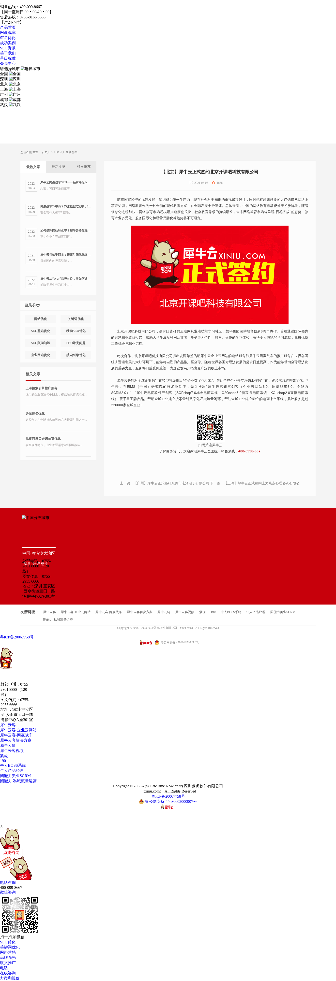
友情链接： (29, 612)
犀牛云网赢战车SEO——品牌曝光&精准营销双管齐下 (75, 182)
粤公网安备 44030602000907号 (170, 801)
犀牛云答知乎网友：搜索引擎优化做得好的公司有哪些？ (77, 254)
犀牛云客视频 (184, 612)
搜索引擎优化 (76, 355)
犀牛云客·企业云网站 (76, 612)
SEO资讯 (7, 48)
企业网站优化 (40, 355)
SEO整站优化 (40, 331)
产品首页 (8, 27)
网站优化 (40, 319)
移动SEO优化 (76, 331)
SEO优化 (7, 38)
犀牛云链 (163, 612)
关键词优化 (76, 319)
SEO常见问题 (76, 343)
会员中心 (8, 63)
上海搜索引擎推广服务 (42, 388)
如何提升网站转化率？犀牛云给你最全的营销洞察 (72, 230)
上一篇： (164, 483)
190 (213, 612)
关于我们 (8, 53)
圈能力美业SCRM (282, 612)
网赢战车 (8, 32)
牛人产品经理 (255, 612)
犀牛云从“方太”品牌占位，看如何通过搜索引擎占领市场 (77, 278)
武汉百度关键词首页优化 (43, 439)
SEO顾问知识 (40, 343)
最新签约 (71, 152)
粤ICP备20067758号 (17, 637)
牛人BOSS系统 (231, 612)
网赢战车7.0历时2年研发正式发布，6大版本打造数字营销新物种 (82, 206)
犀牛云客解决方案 (140, 612)
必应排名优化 (35, 413)
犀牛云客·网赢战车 (108, 612)
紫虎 (202, 612)
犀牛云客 (49, 612)
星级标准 (8, 58)
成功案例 (8, 43)
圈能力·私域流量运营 (58, 619)
